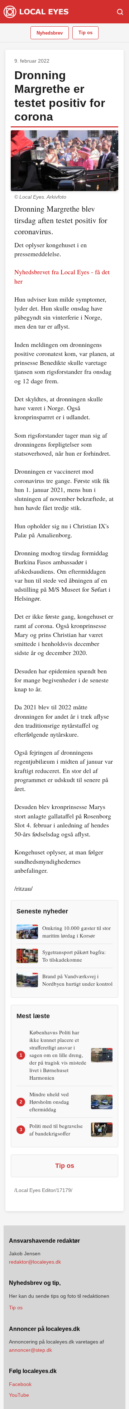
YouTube (19, 1395)
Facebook (20, 1384)
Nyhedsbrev (50, 33)
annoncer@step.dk (30, 1350)
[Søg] (120, 11)
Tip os (85, 32)
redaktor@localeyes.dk (35, 1262)
